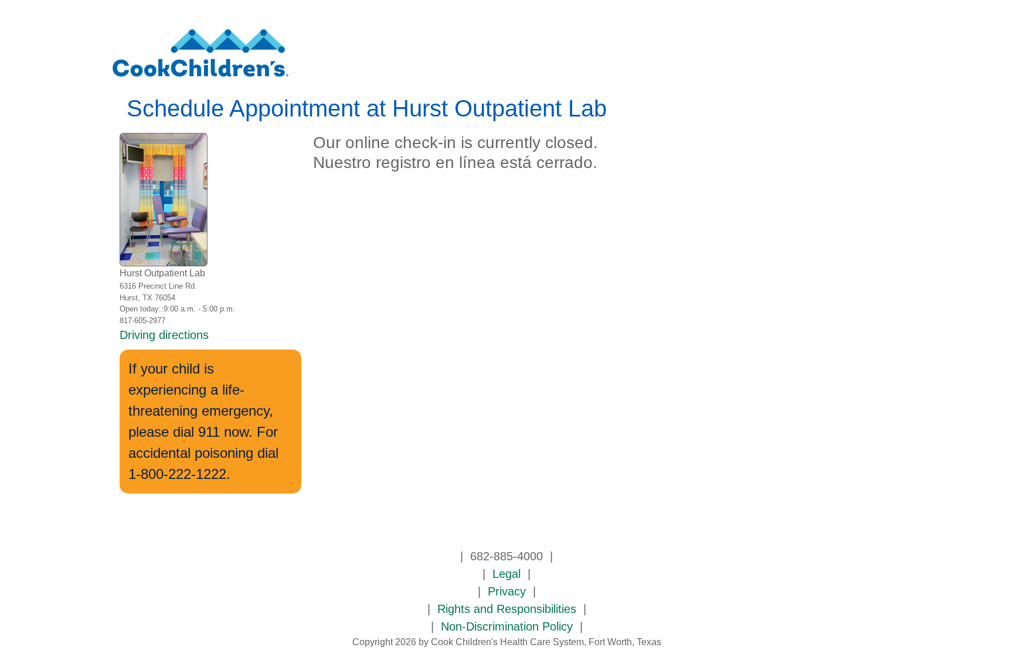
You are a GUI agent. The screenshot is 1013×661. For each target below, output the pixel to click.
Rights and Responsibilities (506, 608)
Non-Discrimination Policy (507, 626)
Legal (506, 573)
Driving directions (164, 334)
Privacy (507, 591)
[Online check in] (200, 58)
